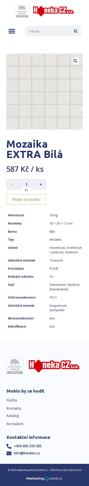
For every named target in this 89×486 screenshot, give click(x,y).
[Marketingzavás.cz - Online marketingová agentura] (44, 479)
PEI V (53, 297)
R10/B (53, 268)
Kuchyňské (57, 310)
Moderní (73, 285)
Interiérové (57, 248)
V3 (51, 276)
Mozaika (55, 239)
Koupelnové (57, 305)
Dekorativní (57, 285)
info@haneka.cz (27, 453)
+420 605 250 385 (28, 446)
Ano (52, 318)
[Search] (75, 31)
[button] (11, 31)
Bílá (52, 231)
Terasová (56, 260)
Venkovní (71, 252)
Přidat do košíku (26, 199)
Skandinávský (58, 289)
